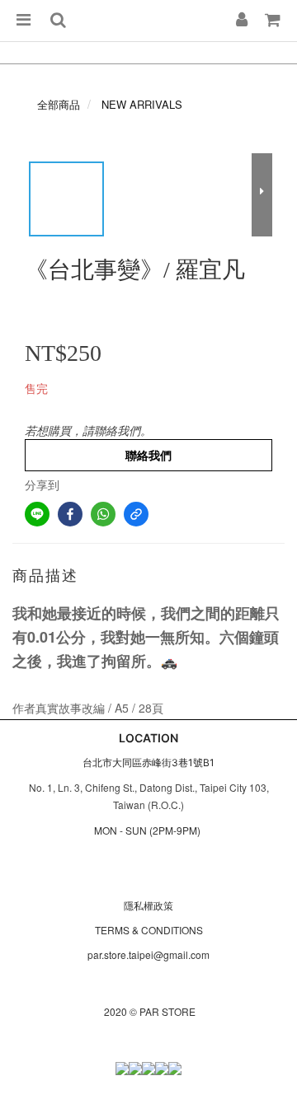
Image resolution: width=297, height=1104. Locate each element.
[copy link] (136, 514)
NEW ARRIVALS (141, 104)
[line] (37, 514)
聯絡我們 (148, 455)
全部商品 (58, 104)
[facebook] (70, 514)
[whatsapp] (103, 514)
